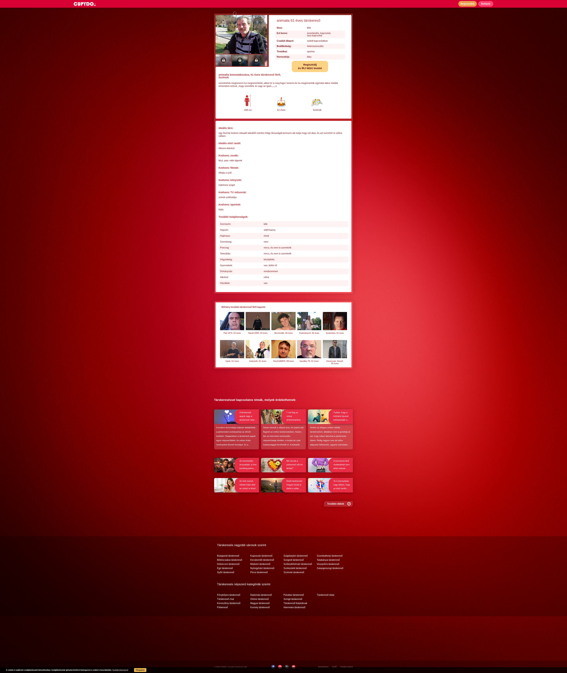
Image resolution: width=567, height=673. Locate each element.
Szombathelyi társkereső (330, 556)
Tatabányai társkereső (328, 560)
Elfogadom (140, 670)
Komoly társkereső (260, 607)
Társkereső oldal (325, 595)
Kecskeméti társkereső (262, 560)
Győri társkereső (225, 572)
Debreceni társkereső (228, 564)
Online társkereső (259, 599)
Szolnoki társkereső (294, 572)
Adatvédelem (323, 667)
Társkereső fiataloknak (295, 603)
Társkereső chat (225, 599)
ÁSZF (334, 667)
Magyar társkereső (260, 603)
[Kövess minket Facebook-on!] (273, 667)
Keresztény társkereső (228, 603)
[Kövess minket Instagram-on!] (280, 667)
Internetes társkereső (294, 607)
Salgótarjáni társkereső (296, 556)
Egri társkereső (225, 568)
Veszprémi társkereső (328, 564)
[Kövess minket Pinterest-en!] (293, 667)
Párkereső (222, 607)
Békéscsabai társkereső (229, 560)
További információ (120, 670)
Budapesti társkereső (228, 556)
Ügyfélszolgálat (346, 667)
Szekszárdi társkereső (295, 568)
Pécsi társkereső (259, 572)
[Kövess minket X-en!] (287, 667)
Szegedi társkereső (294, 560)
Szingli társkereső (293, 599)
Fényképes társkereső (228, 595)
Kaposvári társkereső (261, 556)
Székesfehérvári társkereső (298, 564)
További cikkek (335, 504)
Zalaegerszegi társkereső (330, 568)
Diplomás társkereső (261, 595)
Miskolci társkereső (260, 564)
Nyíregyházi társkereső (262, 568)
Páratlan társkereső (294, 595)
